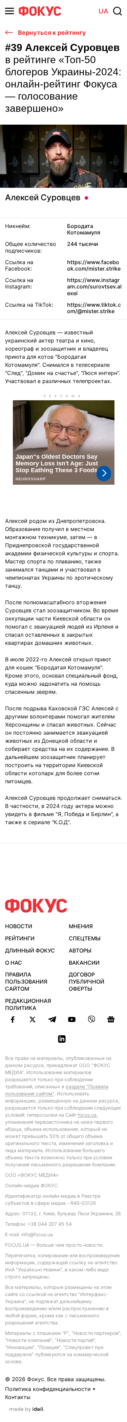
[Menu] (9, 11)
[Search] (117, 11)
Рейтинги (20, 938)
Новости (18, 926)
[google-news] (111, 1019)
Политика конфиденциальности (48, 1389)
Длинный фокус (30, 950)
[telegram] (52, 1019)
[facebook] (13, 1019)
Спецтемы (85, 938)
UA (103, 11)
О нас (13, 962)
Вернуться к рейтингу (51, 32)
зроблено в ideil (26, 1409)
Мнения (81, 926)
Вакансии (84, 962)
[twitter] (32, 1019)
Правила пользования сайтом (26, 981)
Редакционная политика (28, 1004)
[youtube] (72, 1019)
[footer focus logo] (36, 906)
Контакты (17, 1397)
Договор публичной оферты (86, 981)
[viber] (91, 1019)
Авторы (80, 950)
